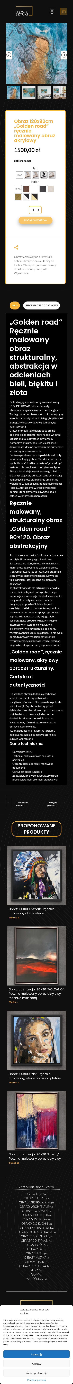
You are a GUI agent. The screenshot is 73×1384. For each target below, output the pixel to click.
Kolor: (35, 181)
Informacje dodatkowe (41, 305)
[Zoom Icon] (36, 53)
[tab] (15, 305)
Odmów (36, 1363)
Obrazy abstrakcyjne (26, 257)
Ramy (35, 1274)
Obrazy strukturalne (34, 1266)
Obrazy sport (35, 1262)
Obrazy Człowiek (35, 1211)
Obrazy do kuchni (34, 1223)
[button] (39, 211)
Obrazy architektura (35, 1206)
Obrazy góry (35, 1245)
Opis (15, 305)
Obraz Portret (35, 1198)
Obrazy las (35, 1249)
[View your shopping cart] (64, 12)
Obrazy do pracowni (35, 265)
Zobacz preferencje (36, 1372)
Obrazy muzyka (35, 1257)
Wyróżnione (21, 273)
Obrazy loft (35, 1253)
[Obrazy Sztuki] (24, 11)
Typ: (35, 168)
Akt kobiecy (35, 1194)
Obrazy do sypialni (37, 269)
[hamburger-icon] (52, 11)
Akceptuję (36, 1354)
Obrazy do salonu (35, 1236)
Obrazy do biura (31, 261)
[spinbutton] (35, 210)
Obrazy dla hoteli (35, 1215)
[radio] (19, 175)
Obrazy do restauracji (34, 1232)
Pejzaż (35, 1270)
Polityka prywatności (36, 1380)
